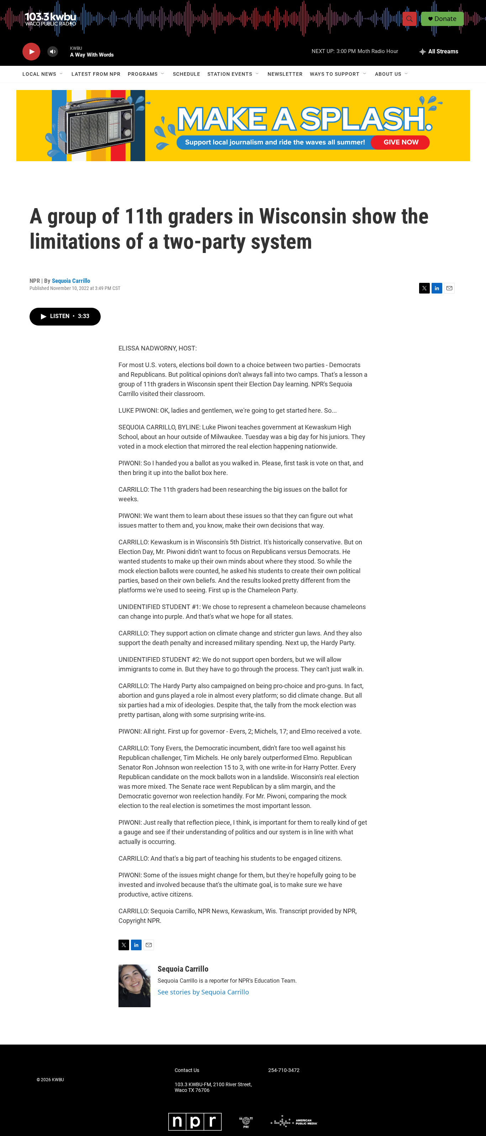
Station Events (229, 74)
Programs (143, 74)
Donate (445, 18)
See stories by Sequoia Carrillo (203, 992)
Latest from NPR (96, 74)
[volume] (53, 52)
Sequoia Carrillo (71, 280)
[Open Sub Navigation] (61, 74)
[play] (31, 52)
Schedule (186, 74)
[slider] (64, 51)
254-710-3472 (284, 1070)
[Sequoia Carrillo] (134, 986)
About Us (388, 74)
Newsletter (285, 74)
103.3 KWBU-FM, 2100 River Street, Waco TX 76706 (213, 1087)
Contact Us (187, 1070)
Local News (39, 74)
